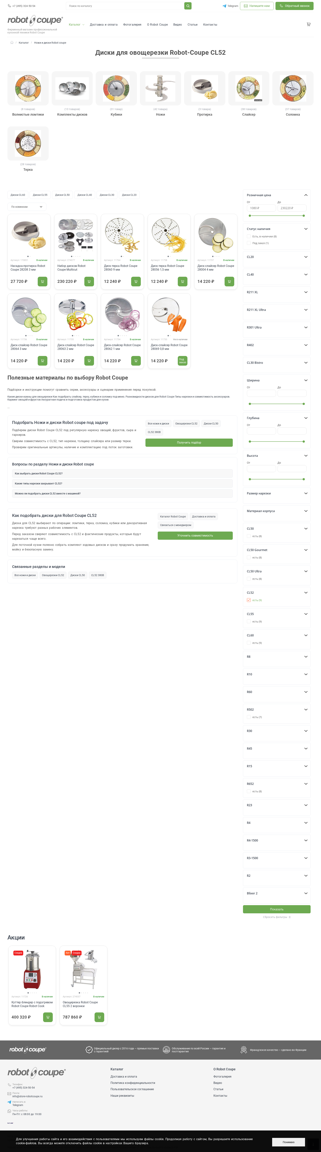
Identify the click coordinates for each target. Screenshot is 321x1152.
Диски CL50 (62, 194)
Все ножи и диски (158, 423)
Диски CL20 (129, 194)
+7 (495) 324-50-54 (23, 1087)
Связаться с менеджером (175, 525)
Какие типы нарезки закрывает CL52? (38, 483)
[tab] (28, 256)
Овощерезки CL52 (186, 423)
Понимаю (288, 1142)
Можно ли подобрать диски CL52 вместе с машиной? (48, 493)
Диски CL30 (107, 194)
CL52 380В (154, 432)
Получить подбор (189, 442)
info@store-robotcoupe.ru (27, 1096)
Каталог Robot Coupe (173, 516)
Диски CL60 (18, 194)
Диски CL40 (84, 194)
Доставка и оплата (203, 516)
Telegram (17, 1105)
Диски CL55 (40, 194)
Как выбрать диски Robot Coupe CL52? (39, 473)
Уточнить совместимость (195, 535)
